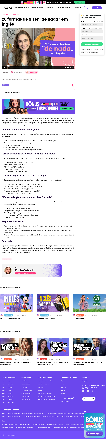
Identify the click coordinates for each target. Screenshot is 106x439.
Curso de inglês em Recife (32, 416)
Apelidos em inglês (38, 424)
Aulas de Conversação (37, 7)
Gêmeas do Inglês (27, 390)
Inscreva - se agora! (92, 44)
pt (89, 399)
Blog (7, 14)
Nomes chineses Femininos (78, 427)
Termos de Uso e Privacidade (46, 396)
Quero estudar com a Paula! (25, 273)
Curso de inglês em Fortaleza (51, 416)
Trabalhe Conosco (43, 384)
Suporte (40, 390)
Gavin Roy (24, 387)
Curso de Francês (7, 387)
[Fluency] (8, 8)
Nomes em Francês (7, 427)
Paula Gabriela (25, 384)
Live (44, 359)
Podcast (63, 387)
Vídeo (6, 85)
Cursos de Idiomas (21, 7)
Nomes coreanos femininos (55, 424)
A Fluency (76, 7)
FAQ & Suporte (86, 381)
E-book (9, 315)
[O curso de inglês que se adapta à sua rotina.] (38, 106)
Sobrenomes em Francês (60, 427)
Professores (49, 7)
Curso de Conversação (45, 381)
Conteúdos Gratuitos (63, 7)
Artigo (81, 315)
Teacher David (25, 399)
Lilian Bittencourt (26, 393)
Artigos (63, 390)
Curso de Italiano (7, 390)
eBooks (63, 393)
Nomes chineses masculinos (74, 424)
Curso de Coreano (7, 399)
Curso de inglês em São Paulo (11, 413)
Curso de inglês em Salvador (77, 413)
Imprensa (40, 387)
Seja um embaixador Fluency (46, 399)
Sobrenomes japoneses (43, 427)
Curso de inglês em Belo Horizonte (32, 413)
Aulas (62, 384)
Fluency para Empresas (45, 393)
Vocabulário (17, 14)
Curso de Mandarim (8, 402)
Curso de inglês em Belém (70, 416)
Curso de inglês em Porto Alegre (11, 416)
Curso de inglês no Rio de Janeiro (56, 413)
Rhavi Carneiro (25, 381)
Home (3, 14)
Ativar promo (80, 2)
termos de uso (91, 51)
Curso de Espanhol (7, 384)
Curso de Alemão (7, 393)
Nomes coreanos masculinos (25, 427)
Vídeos (11, 14)
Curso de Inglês (6, 381)
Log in (87, 8)
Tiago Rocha (25, 396)
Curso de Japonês (7, 396)
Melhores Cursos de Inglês (10, 424)
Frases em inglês (25, 424)
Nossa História (65, 401)
